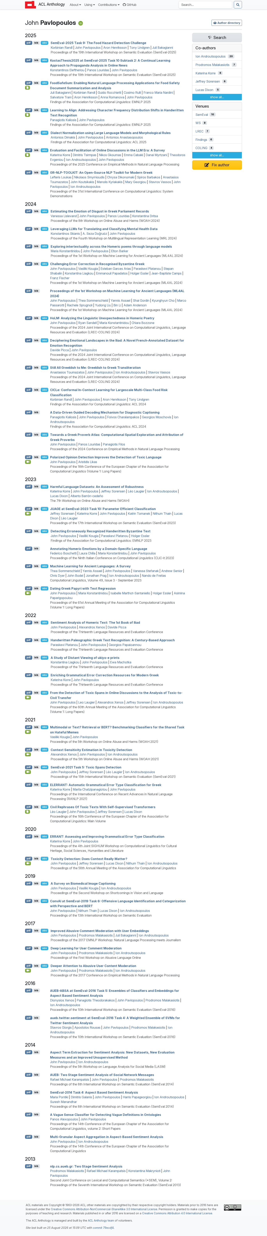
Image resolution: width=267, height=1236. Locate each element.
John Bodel (75, 576)
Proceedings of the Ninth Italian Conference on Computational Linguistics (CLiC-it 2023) (112, 558)
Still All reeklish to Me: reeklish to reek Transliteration (95, 368)
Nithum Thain (162, 513)
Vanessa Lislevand (64, 216)
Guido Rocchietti (109, 92)
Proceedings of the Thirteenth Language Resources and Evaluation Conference (107, 632)
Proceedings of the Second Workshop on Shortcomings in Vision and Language (107, 893)
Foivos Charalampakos (123, 417)
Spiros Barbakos (148, 177)
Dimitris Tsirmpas (84, 155)
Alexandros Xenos (92, 627)
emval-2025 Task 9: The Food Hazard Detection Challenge (98, 43)
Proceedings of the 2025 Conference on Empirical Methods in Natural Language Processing (114, 164)
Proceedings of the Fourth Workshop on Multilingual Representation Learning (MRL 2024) (114, 238)
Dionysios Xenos (62, 1000)
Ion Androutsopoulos (81, 160)
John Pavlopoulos (88, 47)
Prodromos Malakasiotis (96, 935)
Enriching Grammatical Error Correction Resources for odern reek (105, 675)
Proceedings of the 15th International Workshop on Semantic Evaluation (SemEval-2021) (113, 777)
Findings (201, 139)
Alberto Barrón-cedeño (86, 496)
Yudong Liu (103, 305)
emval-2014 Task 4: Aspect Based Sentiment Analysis (94, 1092)
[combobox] (205, 4)
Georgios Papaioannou (125, 645)
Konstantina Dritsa (145, 216)
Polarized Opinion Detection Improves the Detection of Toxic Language (105, 457)
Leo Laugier (86, 702)
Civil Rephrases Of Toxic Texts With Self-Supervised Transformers (102, 807)
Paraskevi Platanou (147, 269)
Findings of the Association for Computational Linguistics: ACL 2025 (98, 142)
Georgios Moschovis (156, 417)
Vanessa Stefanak (146, 571)
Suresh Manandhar (63, 1102)
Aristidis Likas (87, 462)
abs (44, 42)
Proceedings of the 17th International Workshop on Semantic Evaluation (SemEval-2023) (113, 523)
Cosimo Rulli (132, 92)
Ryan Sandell (87, 323)
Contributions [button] (107, 5)
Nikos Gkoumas (110, 155)
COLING (201, 148)
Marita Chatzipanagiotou (90, 789)
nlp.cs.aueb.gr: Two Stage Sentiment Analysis (86, 1166)
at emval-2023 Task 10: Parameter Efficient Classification (103, 509)
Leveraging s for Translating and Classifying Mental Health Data (104, 229)
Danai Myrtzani (156, 155)
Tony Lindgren (139, 47)
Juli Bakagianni (162, 47)
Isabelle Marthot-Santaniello (130, 593)
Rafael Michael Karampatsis (69, 1079)
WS (198, 123)
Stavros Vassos (160, 182)
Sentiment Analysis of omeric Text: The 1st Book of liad (95, 622)
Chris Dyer (57, 576)
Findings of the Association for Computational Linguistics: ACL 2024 (98, 404)
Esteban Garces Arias (115, 269)
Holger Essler (139, 273)
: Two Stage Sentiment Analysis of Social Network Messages (102, 1075)
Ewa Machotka (120, 662)
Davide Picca (59, 350)
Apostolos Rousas (87, 1027)
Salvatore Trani (61, 97)
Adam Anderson (135, 305)
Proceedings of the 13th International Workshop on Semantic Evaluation (101, 915)
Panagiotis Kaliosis (63, 120)
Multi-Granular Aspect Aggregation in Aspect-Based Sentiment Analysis (106, 1137)
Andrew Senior (171, 571)
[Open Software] (27, 812)
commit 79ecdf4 (103, 1227)
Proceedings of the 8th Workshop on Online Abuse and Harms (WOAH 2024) (105, 221)
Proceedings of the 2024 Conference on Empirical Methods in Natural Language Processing (115, 449)
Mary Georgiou (135, 182)
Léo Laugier (136, 491)
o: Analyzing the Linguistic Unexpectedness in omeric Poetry (102, 318)
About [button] (74, 5)
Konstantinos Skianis (65, 234)
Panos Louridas (98, 70)
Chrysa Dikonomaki (120, 177)
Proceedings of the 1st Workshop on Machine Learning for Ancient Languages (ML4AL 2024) (117, 256)
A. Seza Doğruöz (94, 234)
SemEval (201, 114)
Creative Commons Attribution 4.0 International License (177, 1213)
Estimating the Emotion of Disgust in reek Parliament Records (100, 211)
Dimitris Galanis (81, 1097)
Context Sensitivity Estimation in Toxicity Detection (91, 750)
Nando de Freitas (154, 576)
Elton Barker (119, 251)
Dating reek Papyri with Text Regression (83, 588)
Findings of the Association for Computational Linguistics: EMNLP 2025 (100, 102)
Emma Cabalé (133, 155)
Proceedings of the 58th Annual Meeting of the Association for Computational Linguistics (113, 868)
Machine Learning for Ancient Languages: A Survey (90, 566)
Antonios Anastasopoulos (124, 137)
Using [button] (88, 5)
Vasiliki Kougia (88, 269)
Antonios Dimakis (63, 137)
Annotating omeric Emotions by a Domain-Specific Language (98, 549)
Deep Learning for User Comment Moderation (86, 948)
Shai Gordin (141, 300)
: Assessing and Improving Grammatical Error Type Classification (107, 836)
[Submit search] (238, 4)
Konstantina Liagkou (79, 273)
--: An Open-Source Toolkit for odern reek (101, 173)
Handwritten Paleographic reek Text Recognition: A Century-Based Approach (113, 640)
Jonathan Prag (96, 576)
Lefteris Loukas (61, 177)
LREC (199, 131)
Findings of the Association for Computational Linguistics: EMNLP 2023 (101, 540)
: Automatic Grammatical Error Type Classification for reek (105, 785)
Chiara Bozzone (143, 323)
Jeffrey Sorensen (113, 491)
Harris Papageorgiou (137, 1097)
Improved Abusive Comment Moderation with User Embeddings (100, 931)
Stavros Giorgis (61, 1027)
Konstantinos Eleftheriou (67, 70)
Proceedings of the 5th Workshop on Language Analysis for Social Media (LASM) (108, 1067)
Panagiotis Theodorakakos (96, 1000)
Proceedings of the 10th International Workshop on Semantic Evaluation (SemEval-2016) (113, 1010)
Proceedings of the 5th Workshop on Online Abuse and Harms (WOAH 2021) (104, 742)
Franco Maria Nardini (158, 92)
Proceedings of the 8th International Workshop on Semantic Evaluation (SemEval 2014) (112, 1084)
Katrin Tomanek (139, 513)
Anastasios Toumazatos (67, 372)
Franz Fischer (59, 278)
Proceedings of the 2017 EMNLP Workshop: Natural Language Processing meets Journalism (116, 940)
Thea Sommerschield (93, 300)
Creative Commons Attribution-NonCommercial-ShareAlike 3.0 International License (104, 1209)
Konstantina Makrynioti (144, 1171)
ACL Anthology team (101, 1220)
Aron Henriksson (115, 47)
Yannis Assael (120, 300)
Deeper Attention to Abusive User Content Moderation (93, 966)
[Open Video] (28, 462)
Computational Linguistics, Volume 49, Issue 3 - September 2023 (96, 580)
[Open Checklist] (27, 88)
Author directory (229, 22)
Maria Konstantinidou (65, 251)
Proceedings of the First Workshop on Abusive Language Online (96, 958)
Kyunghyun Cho (163, 300)
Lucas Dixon (59, 496)
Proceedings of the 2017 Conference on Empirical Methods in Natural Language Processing (115, 975)
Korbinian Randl (62, 47)
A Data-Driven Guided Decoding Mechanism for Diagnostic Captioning (104, 412)
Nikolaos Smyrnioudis (89, 177)
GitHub (131, 5)
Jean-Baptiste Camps (166, 273)
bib (36, 42)
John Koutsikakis (82, 182)
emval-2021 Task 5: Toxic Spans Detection (86, 767)
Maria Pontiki (59, 1097)
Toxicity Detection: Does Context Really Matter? (89, 859)
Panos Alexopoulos (64, 1119)
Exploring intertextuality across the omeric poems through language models (111, 246)
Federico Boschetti (63, 553)
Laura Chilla (87, 553)
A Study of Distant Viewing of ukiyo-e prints (85, 657)
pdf (29, 42)
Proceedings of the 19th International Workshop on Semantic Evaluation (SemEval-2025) (113, 52)
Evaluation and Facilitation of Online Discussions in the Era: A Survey (107, 150)
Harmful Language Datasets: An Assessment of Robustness (97, 486)
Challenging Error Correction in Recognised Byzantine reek (97, 264)
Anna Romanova (112, 97)
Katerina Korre (60, 155)
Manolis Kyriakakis (110, 182)
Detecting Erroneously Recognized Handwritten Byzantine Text (101, 531)
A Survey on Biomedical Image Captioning (83, 883)
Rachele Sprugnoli (79, 305)
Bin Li (117, 305)
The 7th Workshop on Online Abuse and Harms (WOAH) (90, 501)
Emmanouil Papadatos (112, 273)
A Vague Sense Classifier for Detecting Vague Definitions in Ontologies (105, 1114)
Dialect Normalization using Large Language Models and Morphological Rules (111, 133)
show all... (217, 97)
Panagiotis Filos (114, 444)
